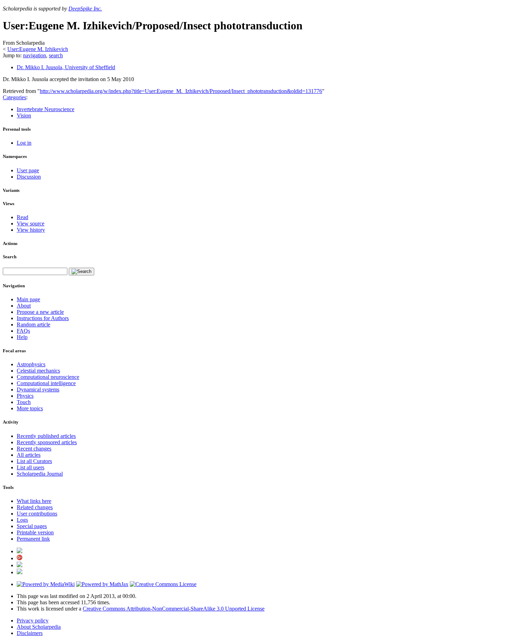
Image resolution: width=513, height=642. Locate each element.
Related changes (35, 507)
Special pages (32, 526)
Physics (25, 396)
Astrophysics (31, 364)
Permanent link (33, 539)
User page (28, 170)
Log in (24, 143)
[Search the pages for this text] (81, 271)
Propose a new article (40, 312)
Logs (22, 520)
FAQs (23, 331)
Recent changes (34, 449)
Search (9, 256)
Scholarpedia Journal (40, 474)
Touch (24, 402)
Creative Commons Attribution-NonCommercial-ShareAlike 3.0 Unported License (174, 609)
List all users (30, 467)
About (24, 306)
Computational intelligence (46, 383)
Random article (33, 324)
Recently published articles (46, 436)
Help (22, 337)
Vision (24, 115)
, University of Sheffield (66, 67)
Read (22, 217)
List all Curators (34, 461)
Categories (14, 97)
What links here (34, 501)
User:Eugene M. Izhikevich (37, 49)
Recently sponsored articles (47, 442)
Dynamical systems (38, 389)
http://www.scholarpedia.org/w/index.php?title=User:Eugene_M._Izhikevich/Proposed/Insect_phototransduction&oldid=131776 (181, 91)
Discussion (29, 177)
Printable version (35, 532)
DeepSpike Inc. (85, 9)
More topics (30, 408)
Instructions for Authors (43, 318)
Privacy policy (33, 620)
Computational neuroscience (48, 377)
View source (30, 223)
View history (31, 230)
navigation (34, 55)
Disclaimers (30, 633)
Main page (28, 299)
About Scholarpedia (39, 627)
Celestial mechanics (38, 371)
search (56, 55)
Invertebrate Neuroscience (45, 109)
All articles (28, 455)
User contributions (37, 514)
